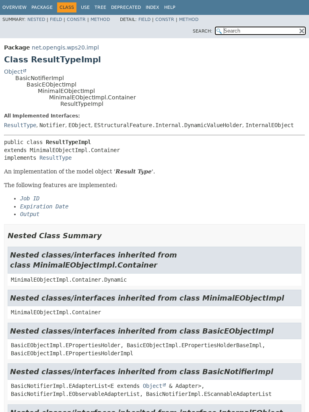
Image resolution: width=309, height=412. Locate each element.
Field (56, 19)
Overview (14, 7)
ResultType (20, 125)
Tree (100, 7)
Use (85, 7)
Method (100, 19)
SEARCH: (202, 31)
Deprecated (126, 7)
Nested (36, 19)
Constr (76, 19)
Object (13, 71)
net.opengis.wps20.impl (65, 47)
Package (42, 7)
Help (169, 7)
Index (152, 7)
